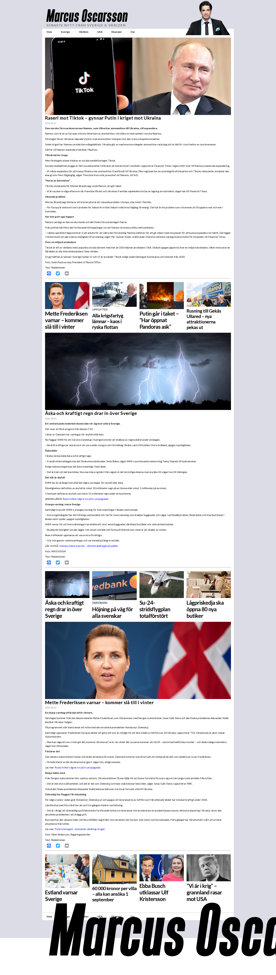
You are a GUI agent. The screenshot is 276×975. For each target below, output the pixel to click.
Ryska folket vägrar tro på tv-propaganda (85, 498)
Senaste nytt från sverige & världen (86, 25)
